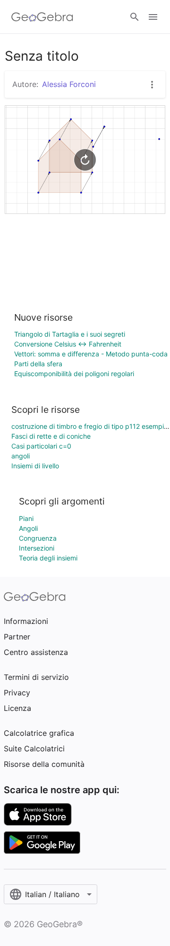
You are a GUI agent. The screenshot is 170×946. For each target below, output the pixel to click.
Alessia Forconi (69, 84)
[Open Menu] (153, 17)
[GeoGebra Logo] (42, 17)
